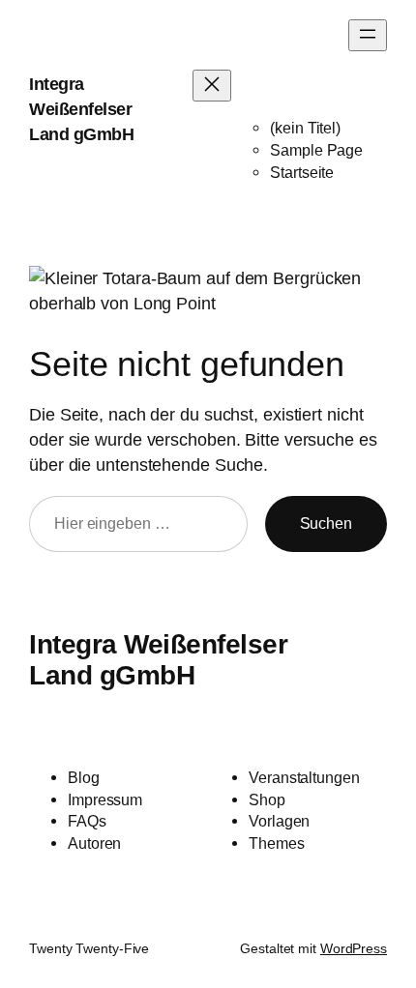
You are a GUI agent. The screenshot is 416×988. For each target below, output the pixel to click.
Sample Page (316, 150)
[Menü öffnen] (367, 35)
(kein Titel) (305, 127)
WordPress (353, 948)
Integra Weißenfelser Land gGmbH (81, 108)
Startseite (302, 172)
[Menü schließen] (212, 86)
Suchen (326, 523)
